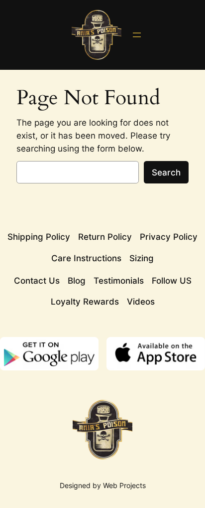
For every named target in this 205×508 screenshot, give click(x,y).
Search (166, 172)
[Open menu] (137, 35)
